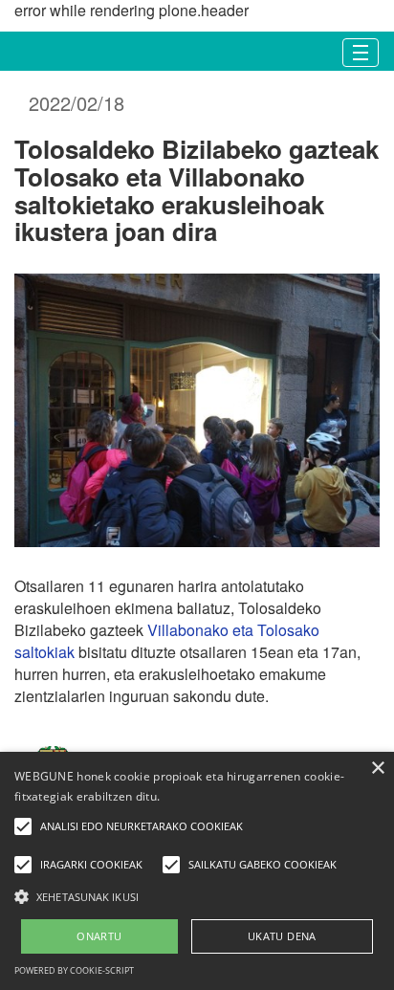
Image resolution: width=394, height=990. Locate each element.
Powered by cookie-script (74, 970)
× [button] (377, 768)
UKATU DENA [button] (282, 936)
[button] (197, 896)
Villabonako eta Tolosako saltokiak (166, 641)
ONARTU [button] (99, 936)
